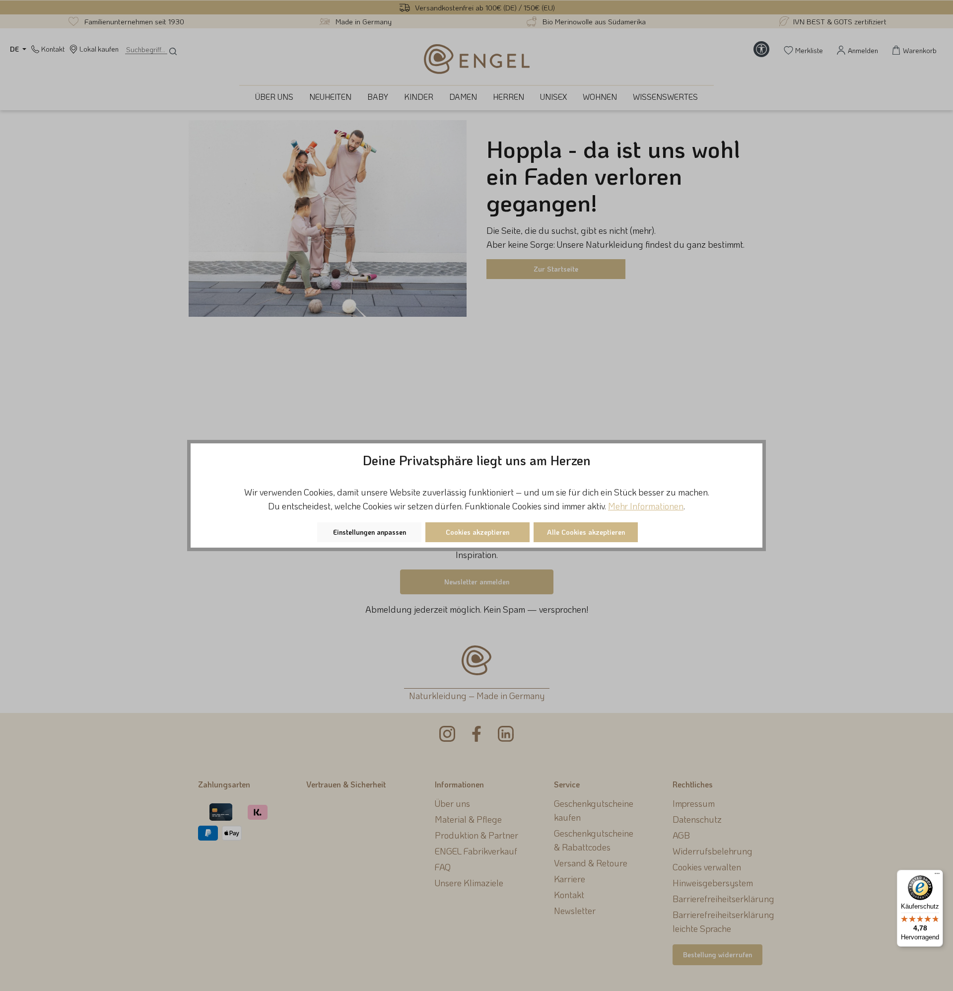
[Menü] (937, 876)
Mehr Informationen (645, 506)
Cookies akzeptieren (477, 532)
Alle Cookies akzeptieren (586, 532)
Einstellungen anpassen (369, 532)
